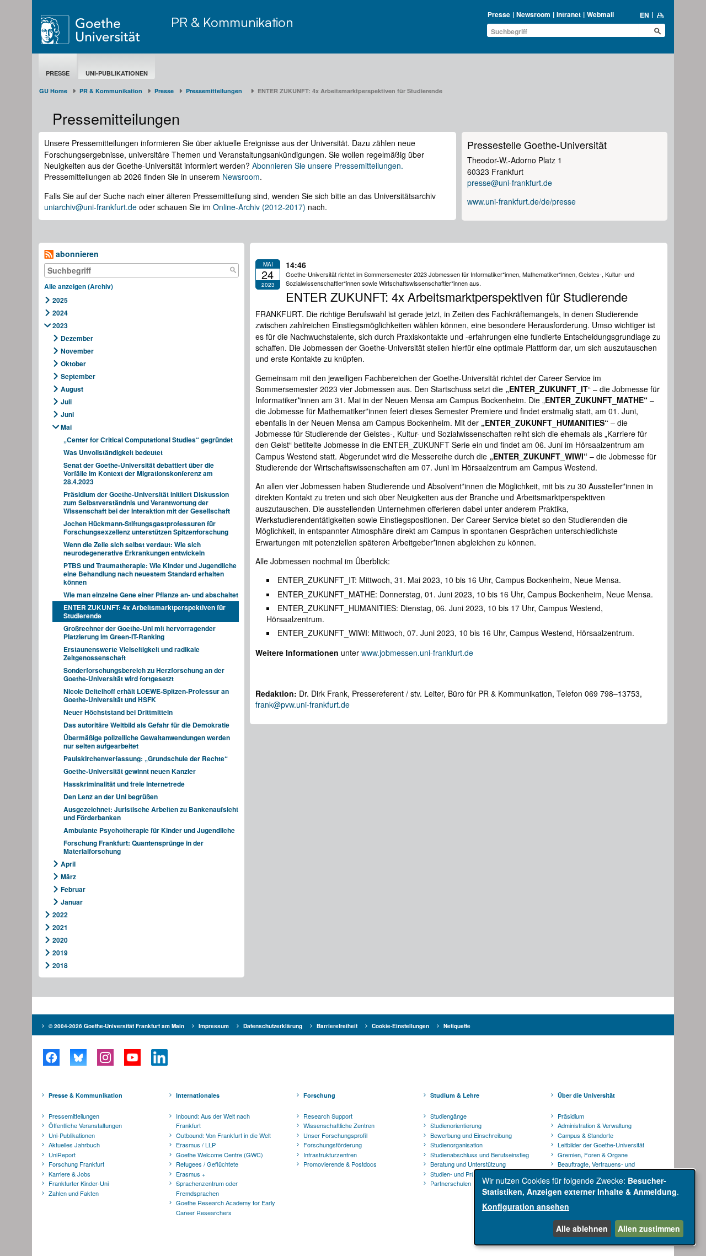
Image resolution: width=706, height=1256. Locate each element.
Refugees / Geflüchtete (207, 1163)
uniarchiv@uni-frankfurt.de (90, 206)
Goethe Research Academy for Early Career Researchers (225, 1207)
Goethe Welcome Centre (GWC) (219, 1154)
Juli (66, 402)
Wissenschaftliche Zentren (339, 1125)
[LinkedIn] (159, 1057)
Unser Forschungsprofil (335, 1135)
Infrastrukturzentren (330, 1154)
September (78, 376)
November (77, 351)
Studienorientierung (456, 1125)
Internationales (198, 1095)
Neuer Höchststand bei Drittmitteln (118, 712)
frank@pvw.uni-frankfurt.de (302, 704)
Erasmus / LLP (196, 1144)
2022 (60, 915)
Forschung (319, 1095)
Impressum (214, 1026)
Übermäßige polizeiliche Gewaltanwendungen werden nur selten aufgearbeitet (146, 742)
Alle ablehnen (582, 1228)
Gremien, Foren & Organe (593, 1154)
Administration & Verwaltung (595, 1125)
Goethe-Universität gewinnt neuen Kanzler (129, 771)
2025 (60, 300)
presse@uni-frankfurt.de (509, 182)
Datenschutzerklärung (272, 1026)
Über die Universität (586, 1095)
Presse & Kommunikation (85, 1095)
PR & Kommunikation (232, 22)
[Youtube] (132, 1057)
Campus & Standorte (585, 1135)
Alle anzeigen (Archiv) (78, 286)
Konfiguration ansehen (525, 1206)
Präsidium (571, 1115)
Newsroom (533, 14)
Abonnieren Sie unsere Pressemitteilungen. (327, 165)
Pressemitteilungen (74, 1115)
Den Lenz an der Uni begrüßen (110, 796)
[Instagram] (105, 1057)
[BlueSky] (78, 1057)
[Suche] (232, 270)
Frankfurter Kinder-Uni (79, 1183)
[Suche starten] (657, 31)
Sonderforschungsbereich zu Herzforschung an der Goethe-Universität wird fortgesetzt (143, 674)
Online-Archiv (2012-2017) (259, 206)
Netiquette (456, 1026)
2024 (60, 313)
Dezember (77, 338)
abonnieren (76, 253)
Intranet (569, 14)
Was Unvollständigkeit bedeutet (113, 452)
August (72, 389)
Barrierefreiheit (337, 1026)
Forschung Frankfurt (76, 1163)
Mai (66, 427)
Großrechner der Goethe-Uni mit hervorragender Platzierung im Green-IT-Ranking (139, 632)
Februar (73, 889)
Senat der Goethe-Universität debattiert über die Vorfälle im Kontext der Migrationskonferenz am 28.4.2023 (138, 473)
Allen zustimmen (649, 1228)
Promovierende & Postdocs (340, 1163)
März (68, 876)
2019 (60, 953)
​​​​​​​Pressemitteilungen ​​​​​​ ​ (215, 91)
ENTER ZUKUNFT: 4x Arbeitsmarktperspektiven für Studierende (144, 611)
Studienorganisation (456, 1144)
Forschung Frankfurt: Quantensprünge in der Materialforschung (133, 847)
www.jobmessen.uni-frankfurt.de (417, 652)
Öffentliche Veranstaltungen (85, 1125)
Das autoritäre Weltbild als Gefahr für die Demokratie (146, 725)
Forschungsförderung (332, 1144)
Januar (72, 902)
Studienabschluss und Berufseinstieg (479, 1154)
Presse (499, 14)
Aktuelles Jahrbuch (74, 1144)
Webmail (600, 14)
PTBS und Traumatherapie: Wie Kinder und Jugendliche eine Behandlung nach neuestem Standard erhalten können (150, 573)
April (68, 864)
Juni (67, 414)
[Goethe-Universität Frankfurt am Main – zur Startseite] (103, 29)
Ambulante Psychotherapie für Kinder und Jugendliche (149, 830)
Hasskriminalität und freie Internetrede (124, 784)
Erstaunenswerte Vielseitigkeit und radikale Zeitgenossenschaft (131, 653)
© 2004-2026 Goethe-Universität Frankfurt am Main (116, 1026)
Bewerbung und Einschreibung (471, 1135)
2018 (60, 965)
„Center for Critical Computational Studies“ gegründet (148, 440)
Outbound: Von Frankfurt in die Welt (223, 1135)
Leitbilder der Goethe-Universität (601, 1144)
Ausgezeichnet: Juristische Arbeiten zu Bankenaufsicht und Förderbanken (150, 813)
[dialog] (584, 1207)
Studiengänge (448, 1115)
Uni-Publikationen (116, 73)
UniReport (62, 1154)
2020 (60, 940)
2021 (60, 927)
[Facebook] (51, 1057)
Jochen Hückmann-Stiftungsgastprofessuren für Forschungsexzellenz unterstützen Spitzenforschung (146, 528)
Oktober (73, 363)
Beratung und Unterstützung (468, 1163)
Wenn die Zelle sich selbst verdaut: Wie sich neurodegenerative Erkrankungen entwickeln (134, 548)
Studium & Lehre (454, 1095)
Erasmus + (190, 1173)
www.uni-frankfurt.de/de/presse (521, 201)
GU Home (53, 91)
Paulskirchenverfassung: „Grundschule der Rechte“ (145, 758)
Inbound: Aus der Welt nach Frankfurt (213, 1120)
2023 (60, 325)
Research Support (327, 1115)
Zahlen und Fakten (74, 1193)
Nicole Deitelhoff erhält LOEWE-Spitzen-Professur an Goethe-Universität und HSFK (146, 695)
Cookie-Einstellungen (400, 1026)
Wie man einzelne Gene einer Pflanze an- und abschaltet (150, 595)
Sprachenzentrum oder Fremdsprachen (207, 1188)
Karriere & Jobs (69, 1173)
